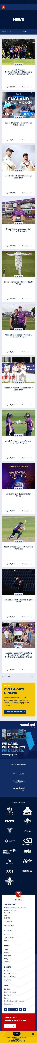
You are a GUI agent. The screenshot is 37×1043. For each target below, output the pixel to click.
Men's (6, 950)
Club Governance (10, 992)
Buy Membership (9, 977)
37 (9, 676)
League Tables (9, 938)
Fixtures (6, 935)
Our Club (7, 989)
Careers (6, 998)
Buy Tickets (8, 971)
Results (6, 941)
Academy (7, 956)
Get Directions (9, 925)
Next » (33, 676)
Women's (7, 953)
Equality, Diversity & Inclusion (14, 1001)
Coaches (7, 962)
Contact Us (8, 921)
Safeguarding (8, 1004)
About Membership (10, 974)
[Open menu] (33, 7)
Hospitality (7, 980)
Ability (6, 959)
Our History (8, 995)
